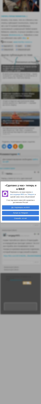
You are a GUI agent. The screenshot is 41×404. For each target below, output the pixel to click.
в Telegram (30, 194)
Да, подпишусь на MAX (20, 207)
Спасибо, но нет (20, 218)
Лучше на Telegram (20, 213)
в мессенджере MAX (21, 193)
